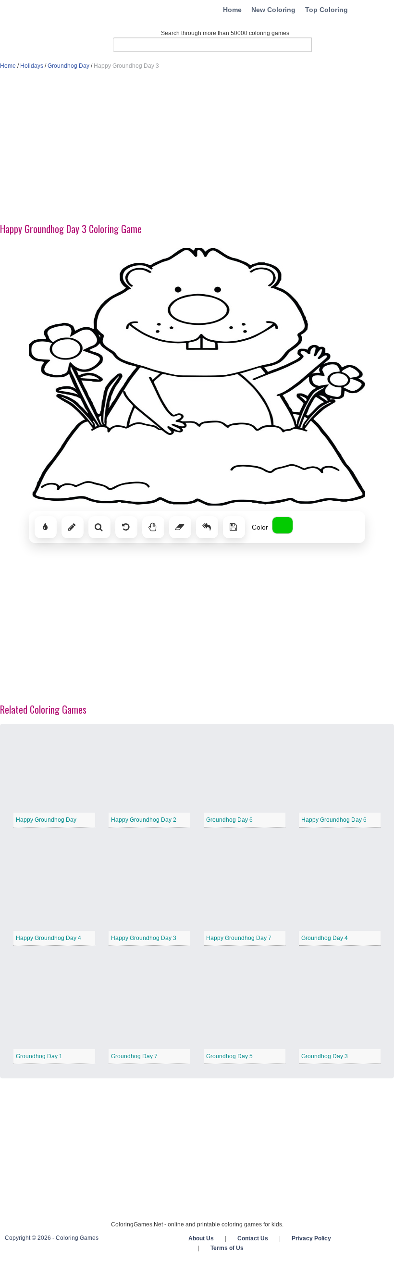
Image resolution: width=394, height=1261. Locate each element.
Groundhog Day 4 (324, 938)
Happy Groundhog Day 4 (48, 938)
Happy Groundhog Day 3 (143, 938)
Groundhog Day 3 (324, 1056)
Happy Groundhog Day (46, 819)
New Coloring (273, 9)
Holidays (31, 65)
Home (232, 9)
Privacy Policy (311, 1238)
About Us (201, 1238)
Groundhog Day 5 (229, 1056)
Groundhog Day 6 (229, 819)
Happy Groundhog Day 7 (238, 938)
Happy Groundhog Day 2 (143, 819)
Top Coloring (326, 9)
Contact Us (252, 1238)
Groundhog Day (68, 65)
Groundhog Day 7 (134, 1056)
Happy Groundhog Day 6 (334, 819)
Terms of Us (227, 1248)
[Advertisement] (197, 147)
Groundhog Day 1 (39, 1056)
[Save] (234, 527)
